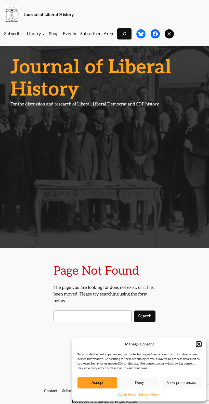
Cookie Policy (127, 395)
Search (144, 316)
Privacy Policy (149, 395)
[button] (198, 344)
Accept (97, 382)
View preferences (181, 382)
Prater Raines (126, 401)
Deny (139, 382)
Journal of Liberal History (49, 14)
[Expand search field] (124, 33)
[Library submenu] (43, 34)
